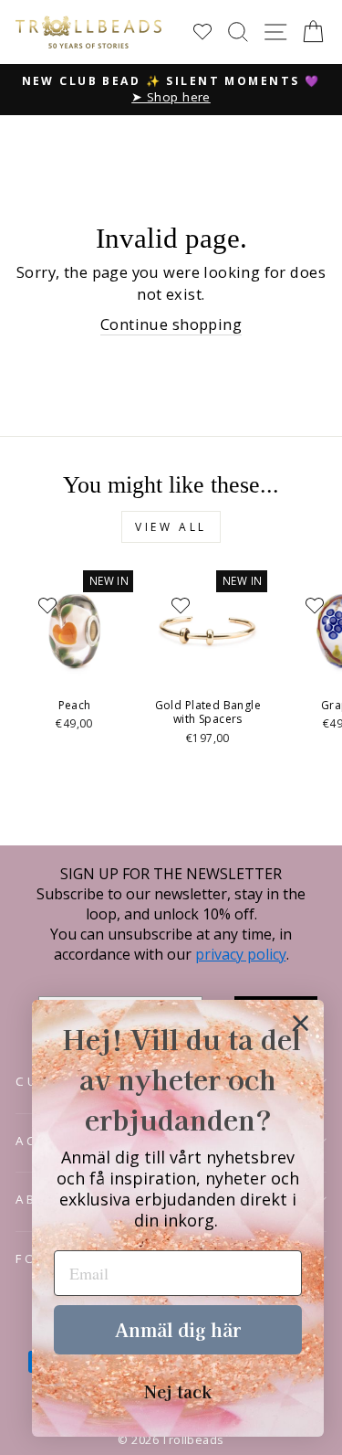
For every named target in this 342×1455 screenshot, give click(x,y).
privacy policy (240, 954)
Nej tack (178, 1391)
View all (171, 527)
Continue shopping (171, 324)
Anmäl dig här (178, 1329)
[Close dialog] (300, 1023)
